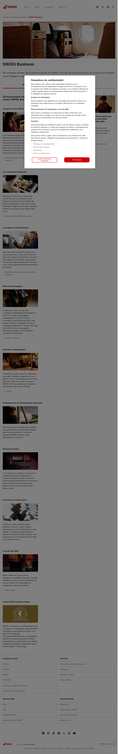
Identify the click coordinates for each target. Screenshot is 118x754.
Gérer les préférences (41, 153)
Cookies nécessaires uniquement (44, 159)
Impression (37, 150)
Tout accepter (76, 159)
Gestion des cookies (41, 147)
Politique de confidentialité (44, 144)
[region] (59, 121)
